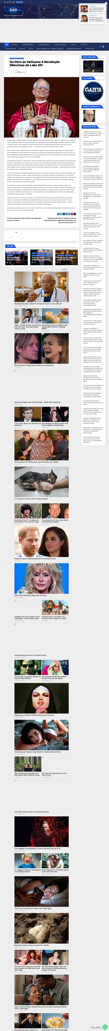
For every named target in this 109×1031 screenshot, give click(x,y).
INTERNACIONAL (44, 44)
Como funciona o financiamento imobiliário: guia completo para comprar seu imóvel (92, 322)
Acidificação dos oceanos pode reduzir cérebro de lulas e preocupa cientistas (92, 282)
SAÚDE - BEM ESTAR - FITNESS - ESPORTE (40, 255)
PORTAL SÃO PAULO (19, 58)
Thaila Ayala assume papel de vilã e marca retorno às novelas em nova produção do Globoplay (93, 150)
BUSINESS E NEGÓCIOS (74, 48)
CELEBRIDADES (60, 255)
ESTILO (73, 44)
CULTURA (14, 44)
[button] (100, 46)
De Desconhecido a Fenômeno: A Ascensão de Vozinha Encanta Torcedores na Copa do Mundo (93, 387)
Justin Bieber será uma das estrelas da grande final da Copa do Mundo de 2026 (92, 267)
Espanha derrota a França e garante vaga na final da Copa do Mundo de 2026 (93, 250)
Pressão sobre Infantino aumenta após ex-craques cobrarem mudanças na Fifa (92, 143)
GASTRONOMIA (11, 48)
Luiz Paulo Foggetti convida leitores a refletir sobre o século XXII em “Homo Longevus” (92, 234)
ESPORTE (22, 48)
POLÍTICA (84, 44)
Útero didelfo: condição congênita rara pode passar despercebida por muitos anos (93, 242)
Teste (31, 48)
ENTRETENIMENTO (28, 44)
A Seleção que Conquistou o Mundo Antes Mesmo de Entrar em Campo (93, 402)
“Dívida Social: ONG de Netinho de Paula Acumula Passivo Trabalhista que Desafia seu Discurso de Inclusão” (60, 220)
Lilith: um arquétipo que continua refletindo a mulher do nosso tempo (92, 275)
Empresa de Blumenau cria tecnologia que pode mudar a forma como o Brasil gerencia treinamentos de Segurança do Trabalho (92, 206)
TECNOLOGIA (89, 48)
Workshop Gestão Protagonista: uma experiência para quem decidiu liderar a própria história (92, 394)
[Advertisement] (54, 31)
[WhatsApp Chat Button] (105, 1027)
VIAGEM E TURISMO (60, 44)
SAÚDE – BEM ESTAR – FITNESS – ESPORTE (50, 48)
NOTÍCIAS (12, 58)
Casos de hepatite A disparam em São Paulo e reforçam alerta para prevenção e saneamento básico (93, 177)
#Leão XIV (22, 72)
